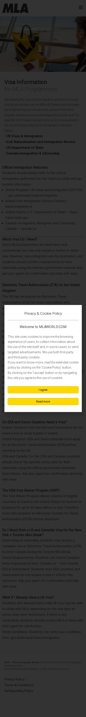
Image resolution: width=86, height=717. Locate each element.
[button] (43, 389)
